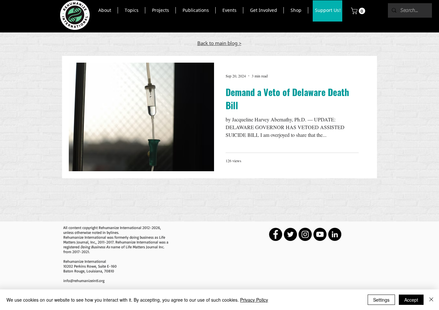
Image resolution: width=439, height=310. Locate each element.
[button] (105, 10)
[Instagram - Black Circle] (305, 234)
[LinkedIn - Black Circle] (334, 234)
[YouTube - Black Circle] (320, 234)
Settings (381, 300)
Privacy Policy (254, 300)
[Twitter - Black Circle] (290, 234)
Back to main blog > (219, 43)
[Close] (431, 300)
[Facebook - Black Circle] (275, 234)
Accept (411, 300)
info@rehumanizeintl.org (83, 280)
